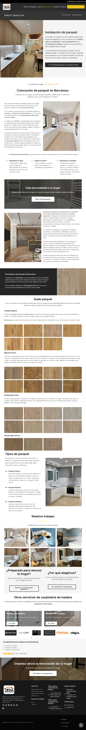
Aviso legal (64, 719)
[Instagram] (3, 705)
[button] (6, 633)
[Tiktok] (6, 705)
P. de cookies (64, 726)
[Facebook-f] (14, 705)
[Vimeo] (17, 705)
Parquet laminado (15, 501)
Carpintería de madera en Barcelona (21, 642)
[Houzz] (11, 705)
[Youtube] (9, 705)
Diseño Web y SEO (28, 722)
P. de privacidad (65, 722)
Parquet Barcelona (77, 14)
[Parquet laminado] (6, 502)
